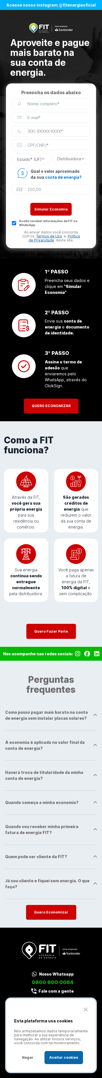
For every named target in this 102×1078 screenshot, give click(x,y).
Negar (27, 1057)
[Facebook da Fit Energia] (87, 654)
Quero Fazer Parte (51, 631)
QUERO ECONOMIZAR (51, 406)
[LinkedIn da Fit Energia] (96, 654)
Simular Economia (51, 209)
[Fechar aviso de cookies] (86, 1009)
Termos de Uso (49, 236)
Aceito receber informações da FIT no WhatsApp (48, 223)
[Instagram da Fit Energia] (77, 654)
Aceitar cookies (63, 1057)
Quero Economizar (51, 912)
